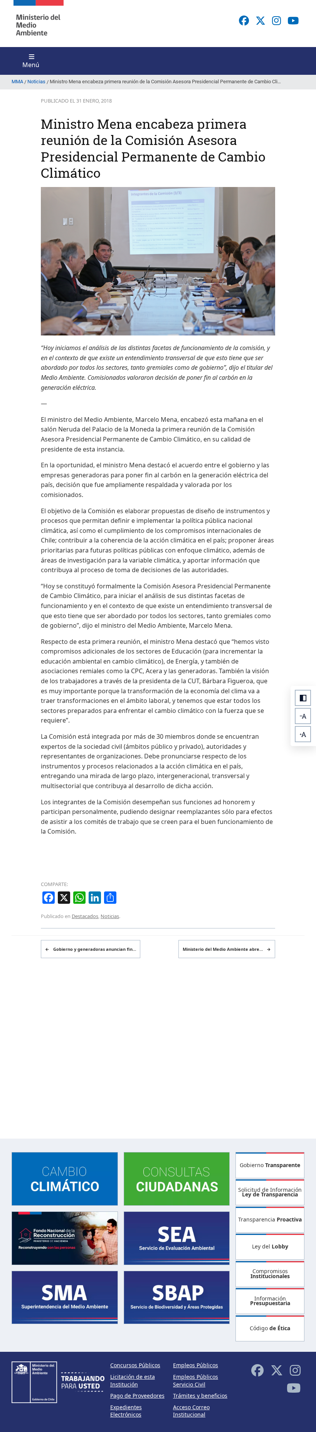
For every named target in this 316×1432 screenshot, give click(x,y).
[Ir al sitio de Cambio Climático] (65, 1178)
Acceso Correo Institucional (191, 1411)
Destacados (85, 916)
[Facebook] (244, 20)
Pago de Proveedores (137, 1395)
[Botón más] (303, 734)
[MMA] (38, 23)
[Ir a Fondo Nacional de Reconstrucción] (65, 1237)
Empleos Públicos (195, 1365)
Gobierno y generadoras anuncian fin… (90, 949)
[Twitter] (260, 20)
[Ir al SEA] (177, 1237)
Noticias (110, 916)
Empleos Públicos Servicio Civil (195, 1380)
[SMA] (65, 1297)
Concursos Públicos (135, 1365)
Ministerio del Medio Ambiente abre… (227, 949)
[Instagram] (276, 20)
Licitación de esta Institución (132, 1380)
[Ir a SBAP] (177, 1297)
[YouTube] (293, 20)
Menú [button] (30, 65)
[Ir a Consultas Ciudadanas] (177, 1178)
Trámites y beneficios (200, 1395)
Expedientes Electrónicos (126, 1411)
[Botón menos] (303, 716)
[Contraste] (303, 698)
